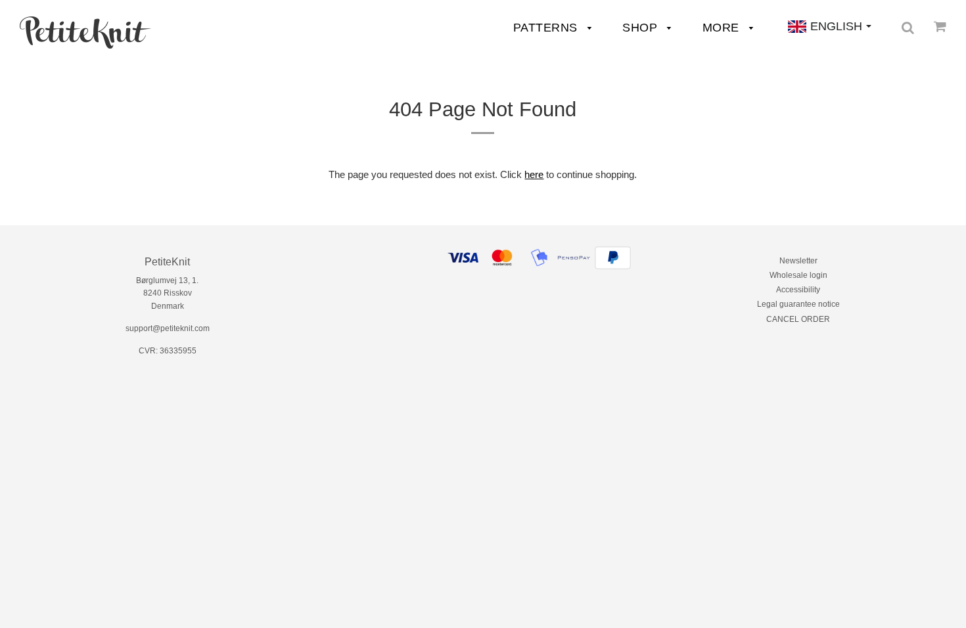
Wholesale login (798, 275)
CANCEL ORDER (798, 319)
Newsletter (798, 260)
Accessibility (798, 289)
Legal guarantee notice (798, 304)
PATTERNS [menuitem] (547, 27)
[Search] (908, 27)
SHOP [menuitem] (641, 27)
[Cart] (940, 26)
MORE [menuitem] (722, 27)
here (533, 174)
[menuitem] (85, 32)
